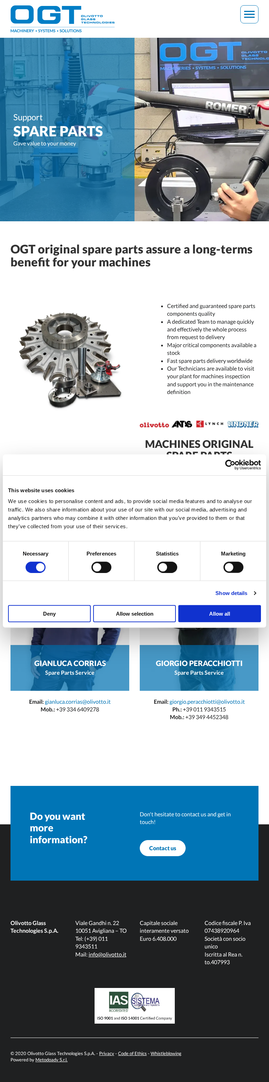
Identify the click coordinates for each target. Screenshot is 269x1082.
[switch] (101, 567)
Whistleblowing (166, 1053)
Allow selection (134, 614)
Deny (49, 614)
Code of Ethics (132, 1053)
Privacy (106, 1053)
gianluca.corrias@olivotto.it (78, 701)
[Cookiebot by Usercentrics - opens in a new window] (230, 464)
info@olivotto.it (107, 954)
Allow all (219, 614)
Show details (231, 593)
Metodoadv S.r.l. (51, 1059)
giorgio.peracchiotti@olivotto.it (207, 701)
